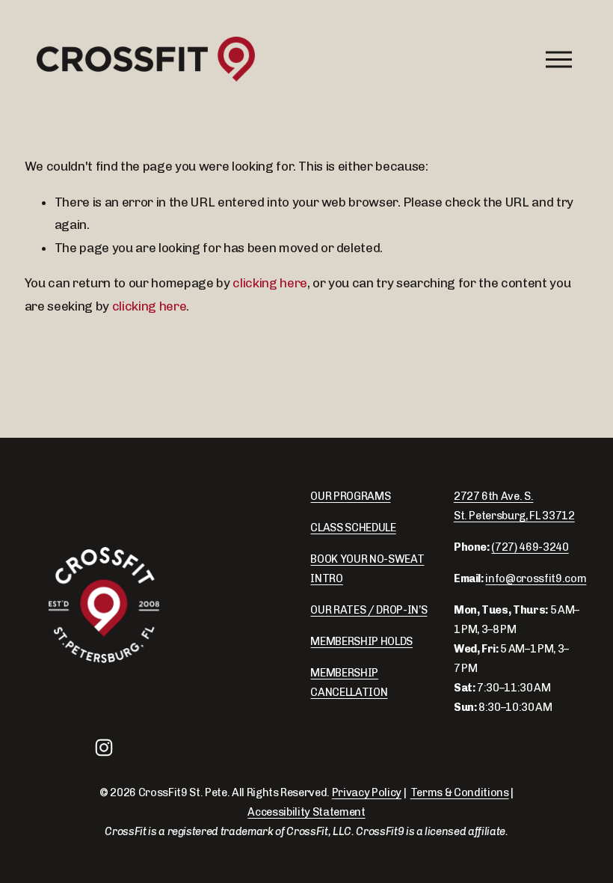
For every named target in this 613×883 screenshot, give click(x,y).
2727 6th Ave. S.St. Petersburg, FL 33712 (514, 505)
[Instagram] (104, 748)
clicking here (269, 282)
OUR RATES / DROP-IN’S (368, 610)
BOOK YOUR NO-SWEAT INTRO (367, 568)
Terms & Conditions (459, 792)
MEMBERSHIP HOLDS (361, 641)
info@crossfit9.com (535, 578)
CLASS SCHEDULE (352, 527)
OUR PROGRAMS (350, 496)
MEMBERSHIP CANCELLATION (348, 682)
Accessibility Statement (306, 812)
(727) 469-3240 (529, 547)
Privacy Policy (366, 792)
